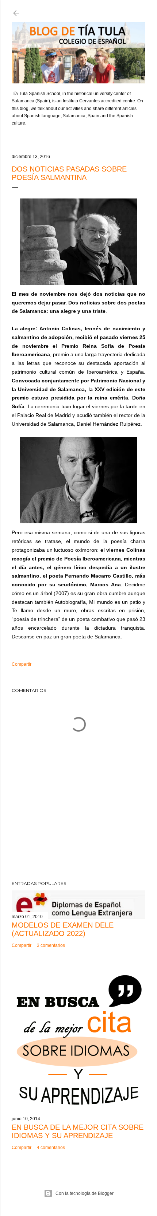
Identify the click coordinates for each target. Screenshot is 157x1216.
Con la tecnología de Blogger (84, 1193)
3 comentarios (51, 945)
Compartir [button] (21, 664)
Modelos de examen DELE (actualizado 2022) (63, 929)
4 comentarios (51, 1147)
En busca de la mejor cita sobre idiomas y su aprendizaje (77, 1131)
